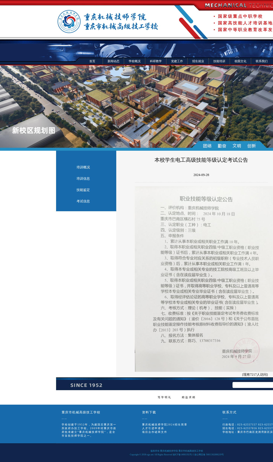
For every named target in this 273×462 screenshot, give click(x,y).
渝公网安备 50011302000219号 (209, 454)
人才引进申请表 (153, 428)
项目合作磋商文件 (154, 432)
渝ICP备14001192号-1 (183, 454)
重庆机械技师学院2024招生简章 (164, 424)
